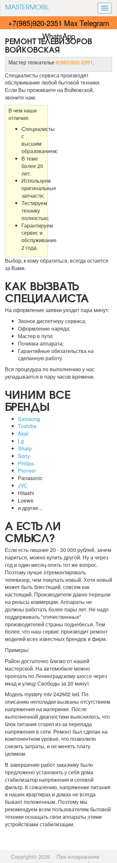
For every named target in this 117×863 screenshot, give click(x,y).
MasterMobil (27, 6)
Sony (24, 456)
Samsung (29, 419)
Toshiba (27, 426)
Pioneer (27, 470)
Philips (26, 463)
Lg (21, 441)
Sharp (25, 448)
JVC (23, 485)
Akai (23, 433)
